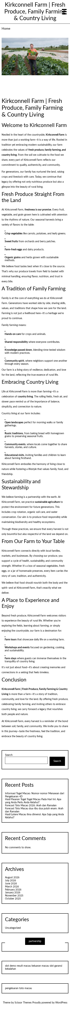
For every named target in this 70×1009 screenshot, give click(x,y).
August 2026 (12, 877)
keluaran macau (40, 966)
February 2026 (13, 890)
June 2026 (11, 883)
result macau (24, 966)
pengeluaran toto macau (18, 988)
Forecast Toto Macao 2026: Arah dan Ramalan (31, 805)
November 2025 (14, 895)
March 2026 (12, 886)
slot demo (10, 966)
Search (9, 755)
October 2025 (13, 898)
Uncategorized (13, 928)
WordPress (61, 1002)
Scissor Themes (23, 1002)
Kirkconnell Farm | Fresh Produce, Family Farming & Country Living (35, 11)
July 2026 (10, 880)
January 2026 (12, 892)
